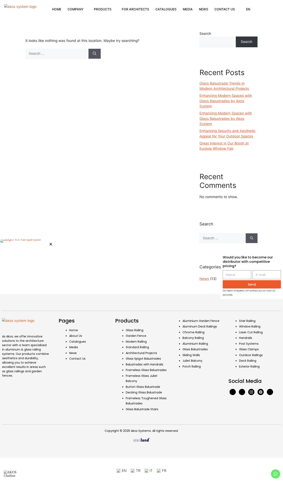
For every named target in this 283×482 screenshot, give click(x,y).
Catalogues (166, 9)
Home (56, 9)
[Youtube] (242, 392)
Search (205, 34)
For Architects (135, 9)
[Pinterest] (261, 392)
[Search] (94, 54)
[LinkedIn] (270, 392)
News (203, 9)
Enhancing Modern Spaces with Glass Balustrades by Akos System (226, 101)
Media (188, 9)
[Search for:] (56, 53)
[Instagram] (251, 392)
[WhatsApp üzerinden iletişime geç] (28, 241)
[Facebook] (233, 392)
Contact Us (224, 9)
